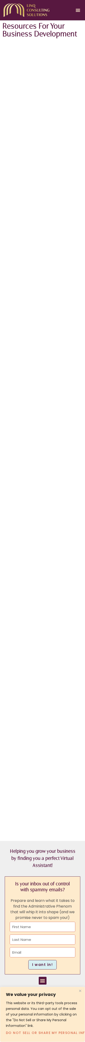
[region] (42, 1014)
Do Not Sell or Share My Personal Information (42, 1032)
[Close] (80, 991)
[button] (77, 10)
